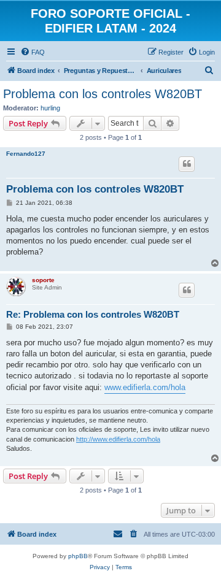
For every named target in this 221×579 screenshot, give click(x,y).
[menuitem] (32, 52)
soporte (43, 280)
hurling (50, 108)
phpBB (78, 556)
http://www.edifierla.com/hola (118, 439)
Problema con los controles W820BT (102, 94)
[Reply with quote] (187, 163)
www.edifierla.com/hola (144, 387)
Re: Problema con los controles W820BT (92, 314)
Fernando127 (25, 153)
